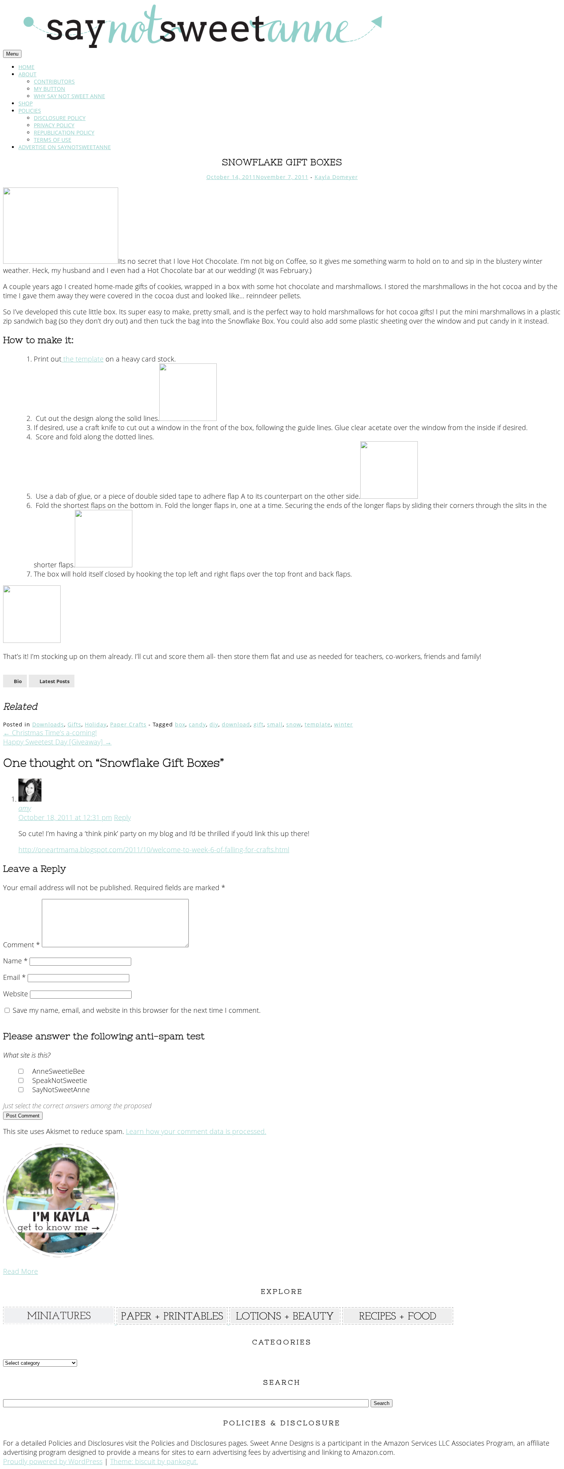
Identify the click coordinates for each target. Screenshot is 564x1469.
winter (343, 724)
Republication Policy (64, 132)
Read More (20, 1271)
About (27, 74)
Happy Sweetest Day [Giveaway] (57, 741)
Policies (29, 110)
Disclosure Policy (60, 118)
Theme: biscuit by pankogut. (154, 1461)
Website (15, 993)
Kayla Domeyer (336, 177)
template (318, 724)
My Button (49, 88)
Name (15, 960)
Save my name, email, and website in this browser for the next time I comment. (137, 1010)
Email (14, 977)
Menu (12, 54)
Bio (18, 681)
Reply (122, 817)
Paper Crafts (128, 724)
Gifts (74, 724)
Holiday (96, 724)
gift (259, 724)
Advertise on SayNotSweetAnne (64, 147)
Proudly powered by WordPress (52, 1461)
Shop (25, 103)
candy (197, 724)
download (236, 724)
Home (26, 67)
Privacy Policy (54, 125)
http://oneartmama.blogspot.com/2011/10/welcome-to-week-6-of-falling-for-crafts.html (153, 849)
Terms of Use (52, 139)
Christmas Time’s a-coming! (50, 732)
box (180, 724)
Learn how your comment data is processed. (196, 1131)
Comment (21, 944)
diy (213, 724)
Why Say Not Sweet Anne (69, 96)
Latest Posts (54, 681)
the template (82, 358)
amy (24, 808)
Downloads (48, 724)
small (275, 724)
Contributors (54, 81)
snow (293, 724)
